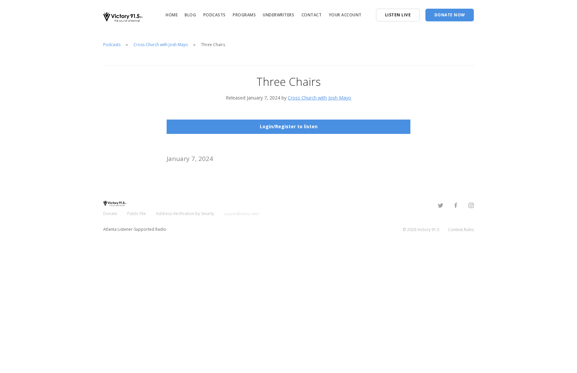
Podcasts (214, 15)
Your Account (345, 15)
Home (172, 15)
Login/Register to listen (289, 126)
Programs (244, 15)
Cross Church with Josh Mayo (161, 44)
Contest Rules (461, 229)
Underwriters (278, 15)
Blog (190, 15)
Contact (312, 15)
